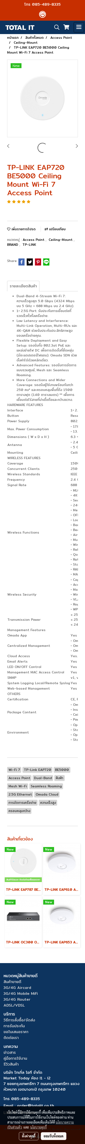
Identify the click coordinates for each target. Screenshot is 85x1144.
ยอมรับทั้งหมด (54, 1136)
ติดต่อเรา (11, 1038)
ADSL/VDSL (14, 1005)
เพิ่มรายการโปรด (23, 229)
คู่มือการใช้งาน (15, 1058)
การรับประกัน (14, 1026)
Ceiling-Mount (61, 239)
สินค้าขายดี (12, 982)
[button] (55, 27)
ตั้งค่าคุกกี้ (28, 1136)
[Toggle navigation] (79, 27)
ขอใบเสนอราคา (16, 1032)
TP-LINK (29, 244)
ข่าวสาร (10, 1052)
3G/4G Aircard (17, 988)
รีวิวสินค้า (11, 1064)
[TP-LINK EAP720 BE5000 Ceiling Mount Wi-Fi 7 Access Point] (42, 98)
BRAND (13, 244)
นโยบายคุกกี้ (38, 1127)
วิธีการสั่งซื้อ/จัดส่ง (19, 1020)
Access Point (34, 239)
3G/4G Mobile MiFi (21, 993)
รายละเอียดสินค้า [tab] (23, 286)
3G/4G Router (17, 999)
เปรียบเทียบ (57, 229)
